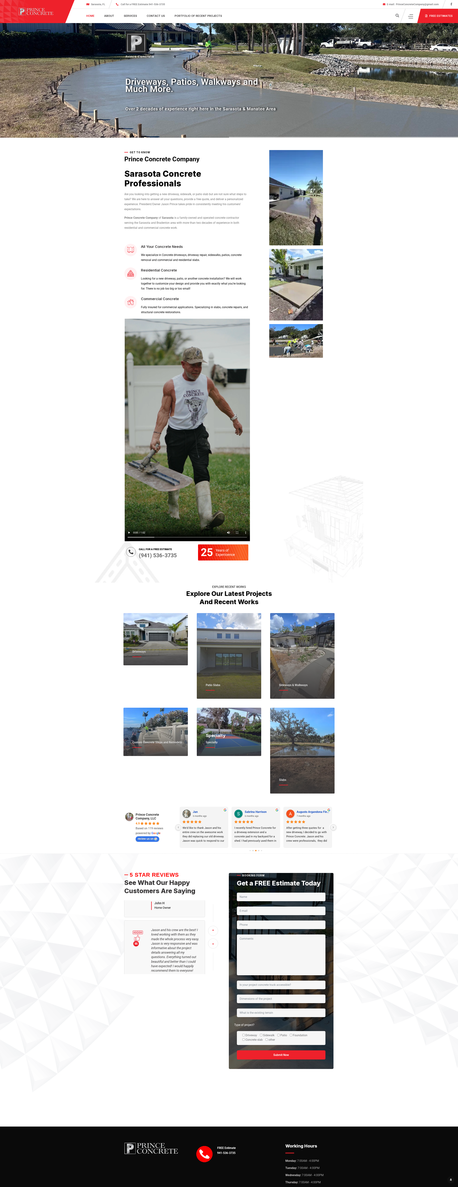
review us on (146, 838)
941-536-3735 (143, 4)
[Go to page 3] (252, 850)
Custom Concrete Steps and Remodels (157, 742)
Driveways (139, 651)
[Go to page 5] (258, 850)
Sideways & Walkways (293, 685)
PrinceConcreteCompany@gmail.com (413, 4)
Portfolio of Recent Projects (198, 16)
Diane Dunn (200, 812)
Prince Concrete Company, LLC (147, 816)
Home (90, 16)
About (109, 16)
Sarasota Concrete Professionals (162, 178)
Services (130, 16)
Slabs (282, 780)
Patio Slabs (213, 685)
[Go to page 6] (261, 850)
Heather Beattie (255, 812)
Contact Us (156, 16)
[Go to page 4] (256, 850)
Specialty (215, 735)
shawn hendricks (307, 812)
